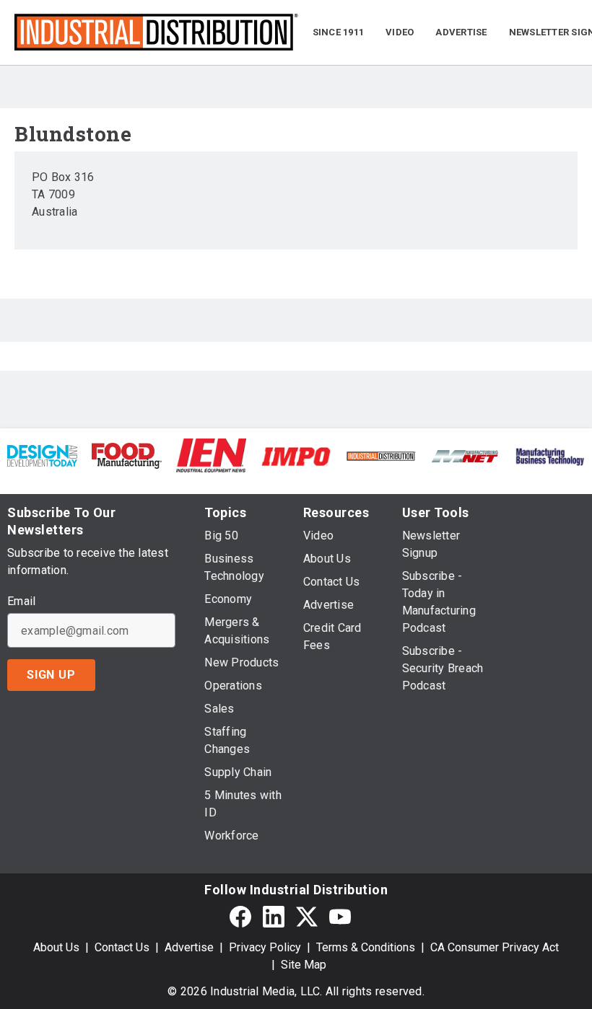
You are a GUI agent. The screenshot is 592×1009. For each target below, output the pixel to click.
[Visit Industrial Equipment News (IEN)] (211, 455)
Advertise (189, 947)
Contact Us (122, 947)
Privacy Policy (265, 947)
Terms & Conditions (365, 947)
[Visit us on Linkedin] (273, 916)
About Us (56, 947)
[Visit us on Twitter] (307, 916)
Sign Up (51, 675)
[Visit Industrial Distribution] (381, 455)
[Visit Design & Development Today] (42, 455)
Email (21, 601)
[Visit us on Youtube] (340, 916)
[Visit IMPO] (296, 455)
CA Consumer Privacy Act (494, 947)
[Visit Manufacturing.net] (465, 455)
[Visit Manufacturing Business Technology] (550, 455)
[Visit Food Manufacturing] (127, 455)
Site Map (303, 964)
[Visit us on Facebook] (240, 916)
